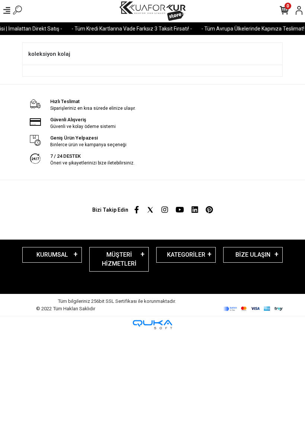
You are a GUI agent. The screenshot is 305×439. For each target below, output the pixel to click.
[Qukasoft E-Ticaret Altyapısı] (152, 324)
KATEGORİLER (186, 254)
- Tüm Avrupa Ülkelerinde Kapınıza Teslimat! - (252, 29)
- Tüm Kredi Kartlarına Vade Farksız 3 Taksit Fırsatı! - (129, 29)
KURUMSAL (52, 254)
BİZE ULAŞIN (252, 254)
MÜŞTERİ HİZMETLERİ (119, 259)
